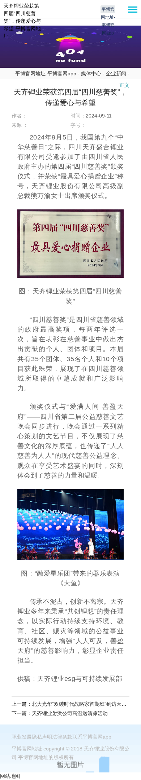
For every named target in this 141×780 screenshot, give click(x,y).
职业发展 (22, 737)
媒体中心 (91, 73)
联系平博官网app (91, 737)
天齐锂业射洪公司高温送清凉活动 (70, 713)
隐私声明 (42, 737)
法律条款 (62, 737)
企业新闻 (116, 73)
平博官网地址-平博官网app (108, 10)
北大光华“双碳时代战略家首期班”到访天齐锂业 (84, 704)
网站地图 (10, 776)
